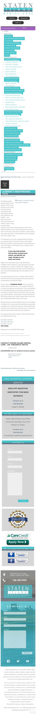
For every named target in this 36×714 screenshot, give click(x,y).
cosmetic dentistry (21, 304)
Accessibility (29, 704)
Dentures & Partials (12, 88)
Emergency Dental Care (13, 131)
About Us (7, 34)
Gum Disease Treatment (13, 112)
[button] (5, 171)
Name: (10, 449)
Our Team (8, 41)
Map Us (18, 23)
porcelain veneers (7, 320)
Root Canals (31, 697)
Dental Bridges (10, 71)
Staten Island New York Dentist (9, 177)
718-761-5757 (15, 329)
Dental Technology (12, 48)
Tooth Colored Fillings (13, 67)
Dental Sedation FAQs (12, 126)
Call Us (11, 18)
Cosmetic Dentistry (12, 60)
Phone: (10, 464)
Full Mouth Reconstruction (15, 100)
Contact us (17, 401)
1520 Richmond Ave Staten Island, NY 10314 (14, 355)
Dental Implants (11, 81)
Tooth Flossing (10, 159)
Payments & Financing (12, 43)
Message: (11, 471)
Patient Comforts (11, 123)
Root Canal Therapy (12, 133)
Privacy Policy (10, 52)
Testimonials (9, 164)
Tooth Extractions (11, 76)
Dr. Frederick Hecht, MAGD (14, 38)
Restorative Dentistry (13, 93)
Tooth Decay (9, 161)
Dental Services (10, 57)
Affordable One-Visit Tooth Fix (26, 370)
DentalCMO (22, 710)
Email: (10, 456)
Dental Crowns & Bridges (14, 90)
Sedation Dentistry (12, 114)
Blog (7, 55)
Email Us (24, 18)
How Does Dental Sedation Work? (17, 121)
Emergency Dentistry (14, 699)
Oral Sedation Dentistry (13, 119)
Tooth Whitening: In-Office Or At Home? (13, 368)
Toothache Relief (11, 135)
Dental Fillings (31, 694)
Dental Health (9, 152)
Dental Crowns (10, 69)
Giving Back (9, 50)
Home (6, 31)
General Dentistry (11, 78)
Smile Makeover (10, 74)
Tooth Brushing (10, 157)
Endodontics (9, 102)
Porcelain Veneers (11, 64)
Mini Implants (9, 86)
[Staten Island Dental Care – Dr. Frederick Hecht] (18, 9)
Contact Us (8, 166)
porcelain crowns (6, 324)
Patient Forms (10, 45)
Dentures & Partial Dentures (15, 107)
